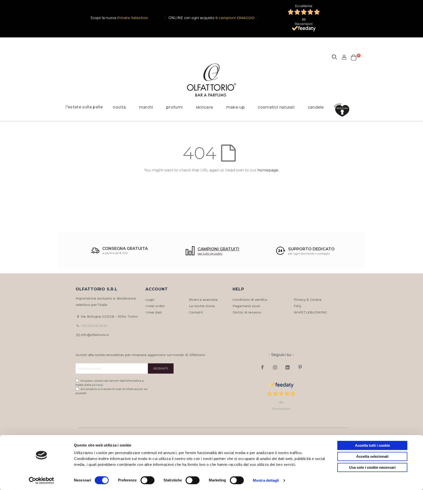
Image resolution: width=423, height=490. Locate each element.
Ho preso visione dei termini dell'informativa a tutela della (110, 383)
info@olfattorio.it (95, 335)
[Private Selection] (343, 110)
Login (149, 299)
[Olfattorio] (211, 80)
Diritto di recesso (247, 312)
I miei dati (153, 312)
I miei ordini (154, 306)
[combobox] (336, 57)
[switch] (147, 481)
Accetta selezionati (372, 456)
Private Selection (132, 18)
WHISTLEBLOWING (310, 312)
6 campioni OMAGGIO (235, 18)
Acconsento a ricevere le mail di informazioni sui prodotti (112, 391)
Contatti (196, 312)
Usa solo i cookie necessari (372, 467)
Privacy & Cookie (308, 299)
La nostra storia (202, 306)
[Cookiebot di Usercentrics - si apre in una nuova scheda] (41, 480)
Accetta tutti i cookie (372, 445)
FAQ (297, 306)
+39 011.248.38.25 (94, 326)
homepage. (268, 170)
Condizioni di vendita (250, 299)
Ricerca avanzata (203, 299)
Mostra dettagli (266, 480)
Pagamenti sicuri (246, 306)
